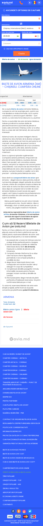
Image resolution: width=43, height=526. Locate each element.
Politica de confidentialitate (15, 427)
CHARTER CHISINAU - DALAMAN (15, 374)
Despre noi (7, 397)
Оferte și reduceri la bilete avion (17, 472)
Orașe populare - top (12, 480)
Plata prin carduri (11, 409)
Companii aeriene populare (14, 500)
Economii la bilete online (13, 496)
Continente (8, 504)
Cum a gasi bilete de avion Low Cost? (19, 462)
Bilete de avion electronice (14, 450)
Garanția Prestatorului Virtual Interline (20, 443)
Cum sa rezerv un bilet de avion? (17, 354)
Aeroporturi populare (12, 492)
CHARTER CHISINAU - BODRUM (14, 366)
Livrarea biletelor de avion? (14, 393)
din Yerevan (8, 317)
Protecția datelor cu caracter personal (21, 435)
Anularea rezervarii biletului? (15, 389)
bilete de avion (17, 109)
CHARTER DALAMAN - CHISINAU (15, 378)
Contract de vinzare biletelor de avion (20, 419)
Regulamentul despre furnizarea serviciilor (21, 423)
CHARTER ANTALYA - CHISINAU (15, 362)
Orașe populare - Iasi (12, 484)
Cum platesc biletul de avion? (15, 405)
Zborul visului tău (11, 488)
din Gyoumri (8, 327)
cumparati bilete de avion (24, 178)
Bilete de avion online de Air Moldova (18, 458)
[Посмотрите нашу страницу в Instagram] (24, 511)
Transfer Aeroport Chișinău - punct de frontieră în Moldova (20, 383)
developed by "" (21, 523)
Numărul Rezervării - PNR (13, 413)
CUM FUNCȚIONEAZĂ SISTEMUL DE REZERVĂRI (20, 439)
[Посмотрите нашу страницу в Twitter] (30, 511)
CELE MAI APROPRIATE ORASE (17, 49)
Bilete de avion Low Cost (13, 454)
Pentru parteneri (10, 401)
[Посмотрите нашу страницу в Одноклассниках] (18, 511)
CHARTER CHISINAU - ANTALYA (15, 358)
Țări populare (8, 476)
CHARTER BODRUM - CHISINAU (14, 370)
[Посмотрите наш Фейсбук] (13, 511)
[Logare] (29, 2)
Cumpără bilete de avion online (16, 468)
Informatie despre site (12, 431)
